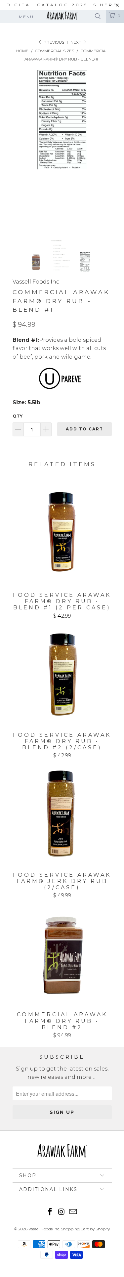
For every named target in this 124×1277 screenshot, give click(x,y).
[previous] (18, 149)
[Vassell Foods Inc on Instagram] (62, 1212)
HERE (109, 4)
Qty (17, 415)
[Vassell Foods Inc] (62, 16)
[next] (105, 149)
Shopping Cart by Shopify (85, 1228)
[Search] (97, 16)
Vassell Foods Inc (36, 282)
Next (76, 42)
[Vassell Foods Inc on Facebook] (50, 1212)
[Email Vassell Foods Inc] (73, 1212)
